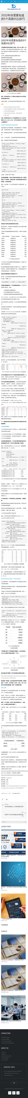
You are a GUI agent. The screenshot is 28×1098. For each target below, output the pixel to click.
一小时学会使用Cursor (6, 919)
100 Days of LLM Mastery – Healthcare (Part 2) (12, 990)
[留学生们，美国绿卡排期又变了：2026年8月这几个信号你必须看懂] (13, 842)
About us (4, 1052)
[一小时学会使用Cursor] (13, 906)
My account (20, 1)
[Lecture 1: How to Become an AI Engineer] (13, 1008)
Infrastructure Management (8, 1043)
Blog (10, 793)
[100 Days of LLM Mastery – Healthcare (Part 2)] (13, 977)
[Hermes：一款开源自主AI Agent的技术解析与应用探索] (13, 874)
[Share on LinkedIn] (6, 799)
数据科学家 (16, 793)
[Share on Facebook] (2, 799)
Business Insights (6, 1037)
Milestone (4, 1054)
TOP (14, 1083)
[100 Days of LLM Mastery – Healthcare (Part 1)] (13, 947)
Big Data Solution (5, 1039)
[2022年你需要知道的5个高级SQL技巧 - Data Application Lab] (14, 7)
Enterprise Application (7, 1041)
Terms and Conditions (6, 1056)
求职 (19, 793)
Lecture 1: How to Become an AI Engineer (11, 1021)
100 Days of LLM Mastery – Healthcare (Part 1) (12, 959)
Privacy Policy (5, 1059)
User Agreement (5, 1057)
